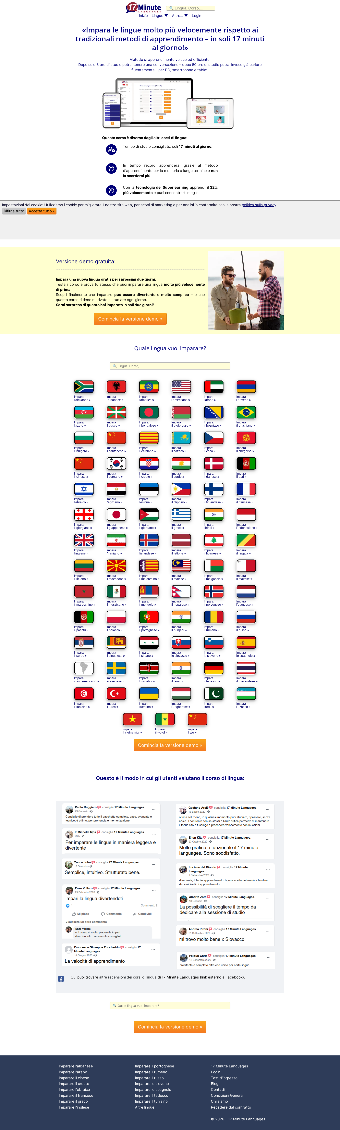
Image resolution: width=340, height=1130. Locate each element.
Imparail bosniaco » (213, 424)
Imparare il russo (149, 1078)
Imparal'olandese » (244, 603)
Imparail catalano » (147, 449)
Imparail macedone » (116, 577)
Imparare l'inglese (74, 1107)
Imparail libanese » (212, 552)
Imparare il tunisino (151, 1101)
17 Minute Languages (229, 1066)
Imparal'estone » (145, 500)
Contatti (218, 1089)
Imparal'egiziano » (114, 500)
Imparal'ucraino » (146, 705)
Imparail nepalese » (180, 603)
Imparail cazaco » (178, 449)
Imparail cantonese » (116, 449)
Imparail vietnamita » (132, 731)
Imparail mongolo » (147, 603)
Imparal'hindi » (209, 526)
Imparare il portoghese (154, 1066)
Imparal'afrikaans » (82, 398)
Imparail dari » (241, 475)
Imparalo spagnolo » (245, 654)
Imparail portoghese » (149, 628)
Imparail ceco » (209, 449)
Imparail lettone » (178, 552)
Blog (214, 1083)
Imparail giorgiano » (83, 526)
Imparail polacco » (114, 628)
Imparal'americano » (180, 398)
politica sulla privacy (259, 205)
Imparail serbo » (80, 654)
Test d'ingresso (224, 1078)
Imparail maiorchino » (149, 577)
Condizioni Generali (227, 1095)
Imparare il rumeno (151, 1072)
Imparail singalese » (115, 654)
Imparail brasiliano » (245, 424)
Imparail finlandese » (213, 500)
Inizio (143, 15)
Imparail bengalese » (149, 424)
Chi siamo (219, 1101)
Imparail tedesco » (212, 679)
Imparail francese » (244, 500)
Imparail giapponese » (117, 526)
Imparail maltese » (244, 577)
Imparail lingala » (243, 552)
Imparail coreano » (114, 475)
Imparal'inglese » (81, 552)
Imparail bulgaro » (82, 449)
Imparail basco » (113, 424)
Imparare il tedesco (151, 1095)
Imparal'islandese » (147, 552)
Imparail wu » (192, 731)
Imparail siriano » (146, 654)
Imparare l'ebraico (74, 1089)
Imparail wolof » (161, 731)
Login (196, 15)
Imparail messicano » (116, 603)
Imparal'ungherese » (180, 705)
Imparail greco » (177, 526)
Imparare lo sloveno (152, 1083)
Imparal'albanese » (114, 398)
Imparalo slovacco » (180, 654)
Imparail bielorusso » (181, 424)
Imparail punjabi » (179, 628)
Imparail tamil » (177, 679)
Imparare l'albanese (76, 1066)
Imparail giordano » (147, 526)
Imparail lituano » (81, 577)
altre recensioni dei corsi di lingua (128, 977)
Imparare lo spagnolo (153, 1089)
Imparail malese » (179, 577)
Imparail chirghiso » (245, 449)
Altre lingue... (146, 1107)
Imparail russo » (242, 628)
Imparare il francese (76, 1095)
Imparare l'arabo (73, 1072)
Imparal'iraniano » (114, 552)
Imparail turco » (112, 705)
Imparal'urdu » (209, 705)
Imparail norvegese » (214, 603)
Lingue (157, 15)
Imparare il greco (73, 1101)
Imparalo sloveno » (212, 654)
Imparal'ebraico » (81, 500)
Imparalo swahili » (147, 679)
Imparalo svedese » (115, 679)
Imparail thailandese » (247, 679)
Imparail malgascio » (213, 577)
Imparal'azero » (80, 424)
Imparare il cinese (74, 1078)
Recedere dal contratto (231, 1107)
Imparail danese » (211, 475)
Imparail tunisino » (82, 705)
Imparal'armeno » (243, 398)
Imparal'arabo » (210, 398)
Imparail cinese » (81, 475)
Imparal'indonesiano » (247, 526)
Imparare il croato (74, 1083)
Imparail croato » (145, 475)
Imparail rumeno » (211, 628)
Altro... (177, 15)
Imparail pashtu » (81, 628)
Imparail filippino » (179, 500)
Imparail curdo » (177, 475)
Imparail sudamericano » (86, 679)
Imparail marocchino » (84, 603)
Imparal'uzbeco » (243, 705)
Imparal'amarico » (146, 398)
